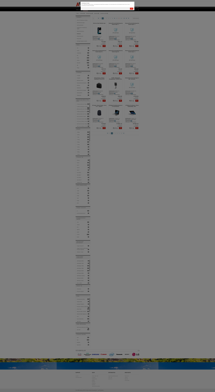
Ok (131, 8)
